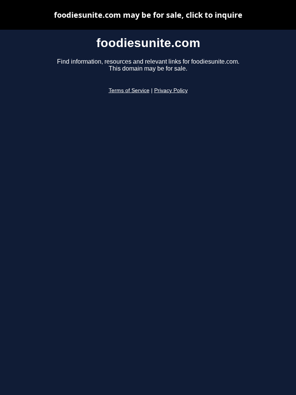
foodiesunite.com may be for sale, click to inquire (148, 15)
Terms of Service (129, 90)
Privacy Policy (171, 90)
